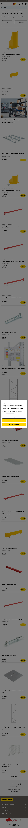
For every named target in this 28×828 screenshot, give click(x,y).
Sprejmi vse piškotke (14, 424)
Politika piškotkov (10, 413)
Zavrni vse (14, 420)
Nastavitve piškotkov (14, 417)
